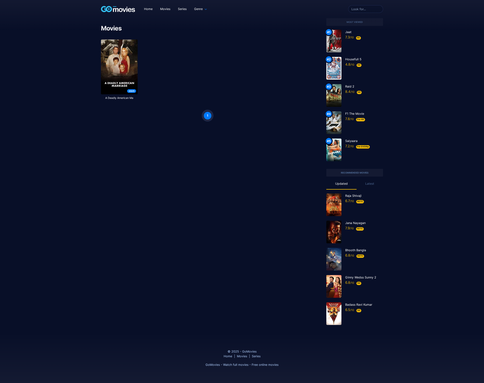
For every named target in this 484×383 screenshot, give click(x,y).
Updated (341, 183)
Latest (369, 183)
